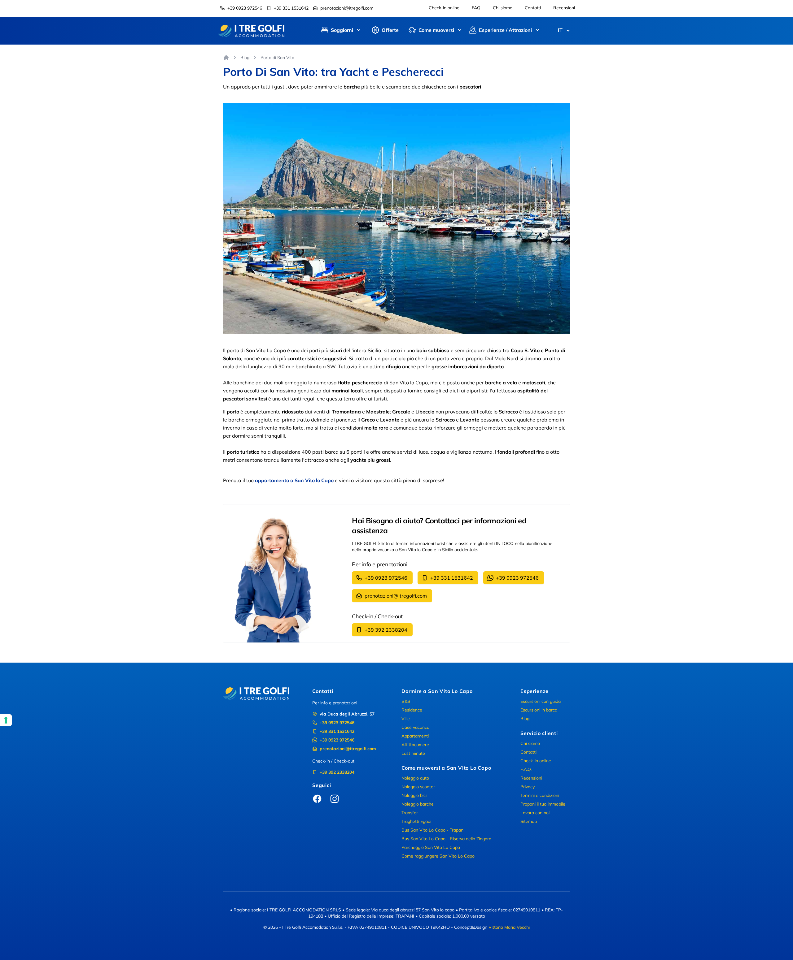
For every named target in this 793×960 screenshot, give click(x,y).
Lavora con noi (535, 812)
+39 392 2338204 (386, 630)
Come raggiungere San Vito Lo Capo (438, 856)
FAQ (476, 8)
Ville (405, 718)
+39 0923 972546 (244, 8)
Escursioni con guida (540, 701)
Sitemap (528, 821)
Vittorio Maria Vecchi (509, 927)
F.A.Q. (526, 769)
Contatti (533, 8)
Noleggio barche (417, 804)
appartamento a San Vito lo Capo (294, 480)
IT (560, 30)
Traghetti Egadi (416, 821)
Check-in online (444, 8)
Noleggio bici (414, 795)
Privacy (527, 786)
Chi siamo (502, 8)
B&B (405, 701)
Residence (411, 710)
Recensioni (564, 8)
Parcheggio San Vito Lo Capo (430, 847)
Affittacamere (415, 744)
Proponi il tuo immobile (542, 804)
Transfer (409, 812)
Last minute (413, 753)
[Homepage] (226, 57)
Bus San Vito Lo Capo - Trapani (432, 830)
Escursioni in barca (538, 710)
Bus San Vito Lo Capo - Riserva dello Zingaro (446, 838)
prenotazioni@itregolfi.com (346, 8)
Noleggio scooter (418, 786)
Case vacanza (415, 727)
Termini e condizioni (539, 795)
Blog (244, 57)
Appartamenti (415, 736)
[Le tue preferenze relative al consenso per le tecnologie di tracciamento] (6, 720)
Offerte (390, 30)
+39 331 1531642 (291, 8)
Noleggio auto (415, 778)
